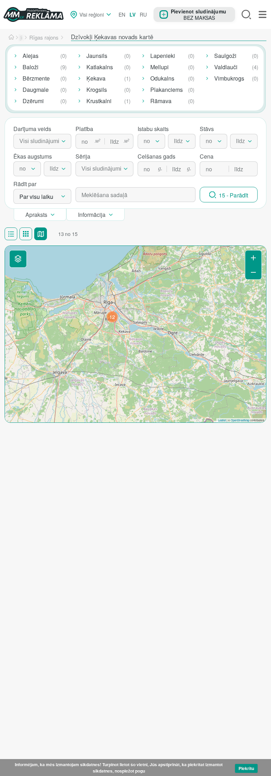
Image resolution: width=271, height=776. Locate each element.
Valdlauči (225, 67)
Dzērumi (33, 101)
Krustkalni (99, 101)
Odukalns (162, 78)
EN (122, 14)
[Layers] (18, 258)
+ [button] (253, 257)
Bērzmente (36, 78)
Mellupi (159, 67)
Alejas (30, 56)
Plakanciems (166, 89)
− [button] (253, 272)
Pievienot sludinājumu (198, 11)
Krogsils (96, 89)
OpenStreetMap (240, 420)
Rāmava (160, 101)
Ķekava (96, 78)
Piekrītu (246, 768)
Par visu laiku (36, 196)
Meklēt (246, 14)
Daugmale (36, 89)
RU (143, 14)
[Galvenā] (11, 37)
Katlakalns (99, 67)
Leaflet (222, 420)
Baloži (30, 67)
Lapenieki (162, 56)
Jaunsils (96, 56)
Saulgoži (225, 56)
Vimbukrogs (229, 78)
